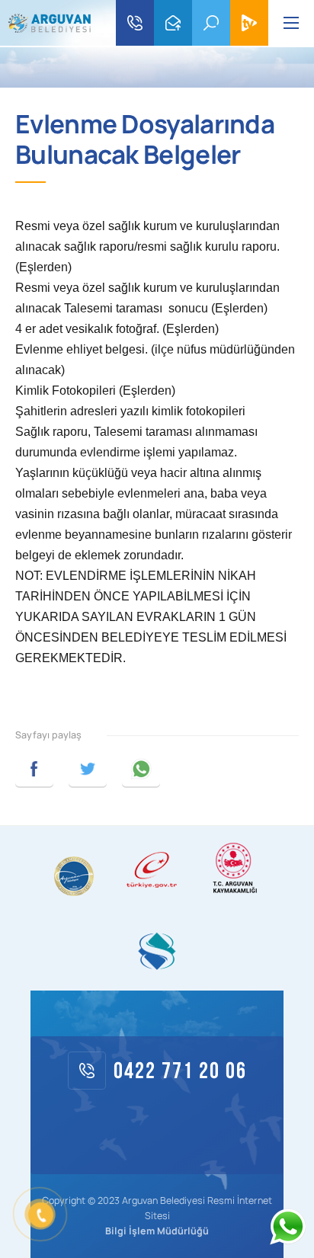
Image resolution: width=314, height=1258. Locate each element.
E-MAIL (173, 23)
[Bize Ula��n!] (287, 1227)
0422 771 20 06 (135, 23)
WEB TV (249, 23)
